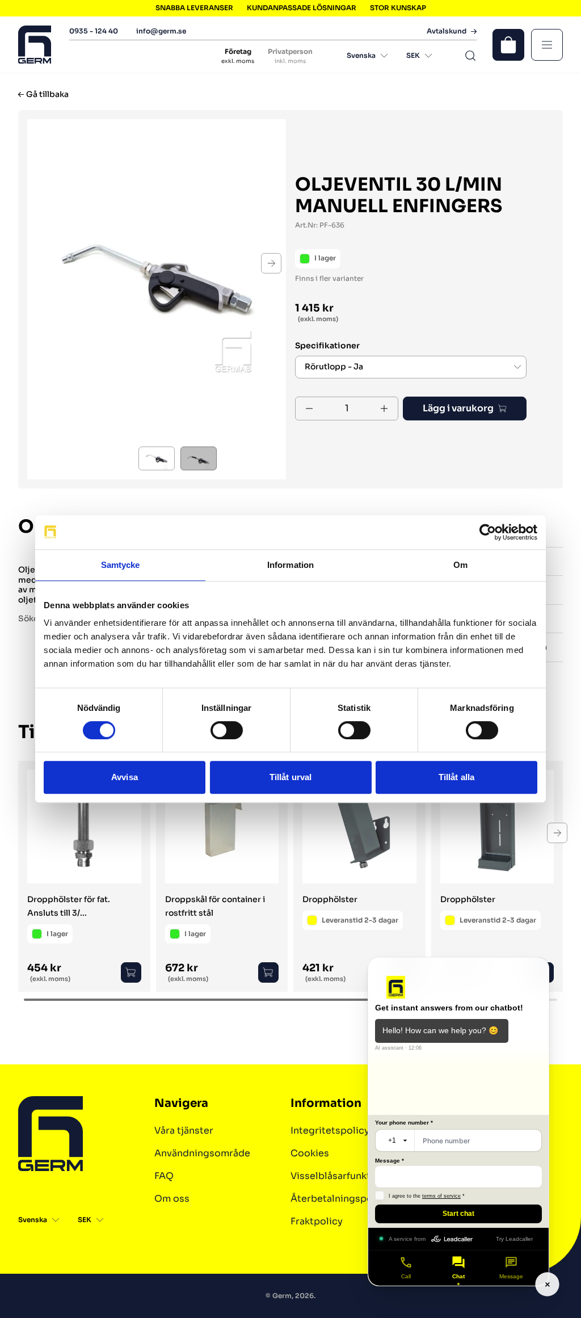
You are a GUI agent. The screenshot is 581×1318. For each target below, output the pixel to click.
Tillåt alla (456, 777)
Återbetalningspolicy (339, 1199)
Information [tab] (290, 565)
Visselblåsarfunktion (337, 1176)
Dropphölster (329, 899)
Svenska (361, 55)
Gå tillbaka (47, 94)
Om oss (172, 1199)
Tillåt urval (290, 777)
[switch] (226, 730)
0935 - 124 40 (93, 31)
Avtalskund (446, 31)
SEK (413, 55)
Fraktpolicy (316, 1221)
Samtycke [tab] (120, 565)
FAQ (164, 1176)
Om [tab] (460, 565)
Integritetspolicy (329, 1130)
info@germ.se (161, 31)
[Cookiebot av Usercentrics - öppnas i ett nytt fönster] (487, 532)
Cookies (309, 1153)
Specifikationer (327, 346)
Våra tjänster (183, 1130)
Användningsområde (202, 1153)
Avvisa (124, 777)
